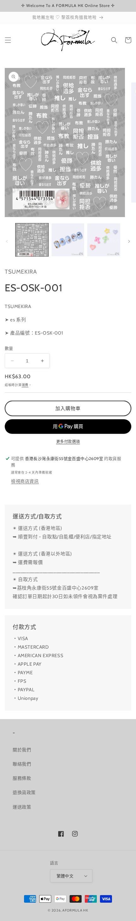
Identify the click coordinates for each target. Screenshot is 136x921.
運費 (25, 385)
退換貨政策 (24, 792)
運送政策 (22, 807)
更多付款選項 (68, 441)
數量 (9, 348)
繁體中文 (65, 875)
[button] (8, 40)
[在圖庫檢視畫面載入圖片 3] (103, 239)
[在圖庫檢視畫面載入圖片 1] (31, 239)
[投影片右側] (129, 241)
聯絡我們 (22, 764)
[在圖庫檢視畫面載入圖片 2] (68, 239)
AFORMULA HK (75, 910)
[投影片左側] (7, 241)
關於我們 (22, 750)
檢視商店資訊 (25, 481)
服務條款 (22, 778)
